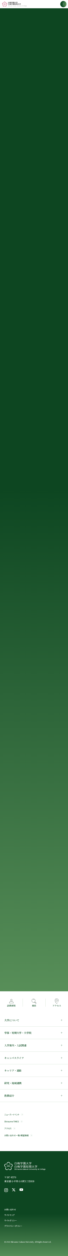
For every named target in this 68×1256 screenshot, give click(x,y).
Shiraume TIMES (11, 1122)
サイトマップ (9, 1214)
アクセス (8, 1128)
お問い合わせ (10, 1209)
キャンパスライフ (14, 1058)
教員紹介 (9, 1095)
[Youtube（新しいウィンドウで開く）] (21, 1190)
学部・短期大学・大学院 (17, 1032)
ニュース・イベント (11, 1115)
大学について (11, 1020)
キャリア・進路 (12, 1070)
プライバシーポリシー (13, 1225)
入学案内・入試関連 (15, 1045)
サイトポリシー (10, 1220)
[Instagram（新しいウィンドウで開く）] (6, 1190)
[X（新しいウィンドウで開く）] (14, 1190)
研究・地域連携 (12, 1083)
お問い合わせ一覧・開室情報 (16, 1135)
